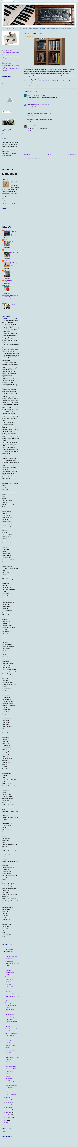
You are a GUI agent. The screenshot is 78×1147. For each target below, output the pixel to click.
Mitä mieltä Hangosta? (10, 1016)
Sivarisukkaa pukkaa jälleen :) (10, 298)
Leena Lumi (7, 230)
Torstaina (7, 977)
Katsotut (4, 1131)
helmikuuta (8, 1114)
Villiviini (29, 126)
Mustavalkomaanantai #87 (11, 1050)
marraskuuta (9, 949)
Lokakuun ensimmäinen (11, 1094)
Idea (6, 954)
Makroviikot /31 (9, 979)
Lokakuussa (8, 981)
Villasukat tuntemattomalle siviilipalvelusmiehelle (11, 296)
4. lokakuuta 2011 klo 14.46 (38, 95)
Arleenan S (7, 285)
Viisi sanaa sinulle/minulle (11, 1069)
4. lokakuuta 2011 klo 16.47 (44, 113)
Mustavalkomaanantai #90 (11, 956)
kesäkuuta (8, 1104)
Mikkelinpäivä (8, 1087)
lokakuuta (8, 951)
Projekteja (7, 1061)
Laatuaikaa (8, 970)
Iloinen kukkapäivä (12, 241)
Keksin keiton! (29, 36)
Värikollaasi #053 (9, 991)
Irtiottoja (7, 1038)
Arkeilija (14, 181)
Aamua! (7, 1073)
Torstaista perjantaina (10, 1003)
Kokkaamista (8, 1026)
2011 (5, 947)
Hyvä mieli (7, 261)
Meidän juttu (8, 1019)
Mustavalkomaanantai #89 (11, 989)
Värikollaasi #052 (9, 1024)
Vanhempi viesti (72, 154)
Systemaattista (8, 1055)
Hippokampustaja (32, 113)
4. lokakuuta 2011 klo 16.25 (42, 104)
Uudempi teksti (27, 154)
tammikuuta (9, 1117)
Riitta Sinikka (31, 104)
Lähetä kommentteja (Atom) (33, 158)
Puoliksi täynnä (9, 986)
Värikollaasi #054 (9, 958)
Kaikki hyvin (7, 282)
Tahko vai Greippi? (10, 1045)
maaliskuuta (9, 1112)
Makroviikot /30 (9, 1012)
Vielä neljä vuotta (43, 81)
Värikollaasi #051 (9, 1052)
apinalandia (7, 271)
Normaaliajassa (9, 961)
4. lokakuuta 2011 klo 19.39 (39, 126)
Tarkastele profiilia (8, 203)
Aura (5, 303)
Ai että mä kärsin (14, 252)
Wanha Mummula (8, 240)
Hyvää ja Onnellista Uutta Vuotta (14, 263)
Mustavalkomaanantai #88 (11, 1021)
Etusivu (49, 154)
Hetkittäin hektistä (9, 1009)
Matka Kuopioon (9, 1035)
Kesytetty (7, 1000)
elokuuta (8, 1099)
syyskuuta (8, 1097)
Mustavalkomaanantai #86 (11, 1085)
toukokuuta (8, 1107)
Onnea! (7, 1047)
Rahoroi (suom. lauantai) (11, 1033)
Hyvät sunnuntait (9, 994)
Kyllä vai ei (8, 984)
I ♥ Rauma (12, 304)
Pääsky (29, 95)
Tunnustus (7, 1076)
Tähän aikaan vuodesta (10, 1066)
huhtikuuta (8, 1109)
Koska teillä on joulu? (10, 1014)
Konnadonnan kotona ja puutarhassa (10, 250)
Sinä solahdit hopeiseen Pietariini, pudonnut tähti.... (14, 234)
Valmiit (4, 1139)
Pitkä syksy (8, 1043)
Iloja (6, 1064)
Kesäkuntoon (13, 272)
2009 (5, 1123)
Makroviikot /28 (9, 1071)
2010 (5, 1120)
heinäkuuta (8, 1102)
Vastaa (29, 100)
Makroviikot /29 (9, 1040)
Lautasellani (13, 287)
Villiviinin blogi (8, 280)
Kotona (7, 967)
